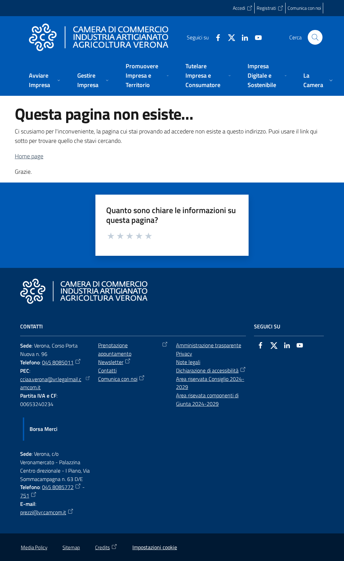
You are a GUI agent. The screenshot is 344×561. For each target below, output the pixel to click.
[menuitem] (45, 81)
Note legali (188, 362)
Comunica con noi (117, 379)
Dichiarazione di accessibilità (207, 370)
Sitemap (71, 547)
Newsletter (110, 362)
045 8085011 (58, 362)
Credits (102, 547)
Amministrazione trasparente (208, 345)
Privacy (184, 354)
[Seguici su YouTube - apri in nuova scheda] (255, 37)
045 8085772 (58, 487)
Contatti (107, 370)
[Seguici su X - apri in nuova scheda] (228, 37)
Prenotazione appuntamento (114, 349)
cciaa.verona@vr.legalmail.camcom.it (50, 383)
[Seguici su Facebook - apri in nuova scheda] (215, 37)
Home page (29, 156)
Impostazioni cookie (154, 547)
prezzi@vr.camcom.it (43, 512)
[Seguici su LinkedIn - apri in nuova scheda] (242, 37)
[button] (315, 37)
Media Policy (34, 547)
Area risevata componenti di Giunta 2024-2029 (207, 399)
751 (24, 495)
